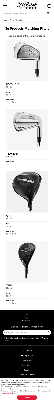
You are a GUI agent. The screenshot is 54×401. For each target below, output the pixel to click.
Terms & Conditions (27, 375)
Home (5, 20)
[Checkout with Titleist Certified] (49, 5)
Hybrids (19, 20)
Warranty (27, 360)
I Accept (27, 397)
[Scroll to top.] (27, 316)
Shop (12, 20)
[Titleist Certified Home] (27, 5)
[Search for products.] (48, 13)
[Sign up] (49, 332)
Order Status (27, 365)
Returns (27, 370)
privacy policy (9, 393)
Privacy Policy (27, 355)
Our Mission (27, 350)
